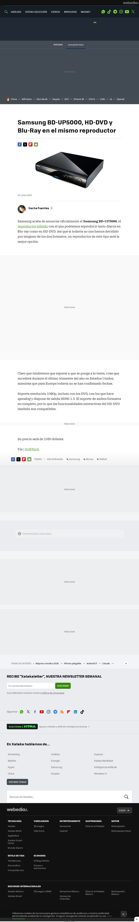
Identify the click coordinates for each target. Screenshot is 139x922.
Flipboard (30, 144)
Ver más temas (17, 781)
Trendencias (14, 860)
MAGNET (86, 11)
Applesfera (13, 835)
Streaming (14, 754)
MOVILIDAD (70, 11)
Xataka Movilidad (103, 760)
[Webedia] (131, 3)
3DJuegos (39, 826)
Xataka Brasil (15, 896)
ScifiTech (32, 449)
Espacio (98, 754)
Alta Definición (55, 459)
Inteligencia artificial (105, 767)
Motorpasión (118, 826)
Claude (106, 663)
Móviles (12, 760)
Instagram (121, 12)
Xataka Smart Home (15, 842)
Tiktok (109, 12)
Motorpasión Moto (121, 830)
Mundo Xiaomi (15, 847)
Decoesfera (14, 865)
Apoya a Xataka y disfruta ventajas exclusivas (63, 726)
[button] (40, 208)
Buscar (126, 797)
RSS (62, 711)
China (14, 99)
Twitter (133, 12)
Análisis (55, 754)
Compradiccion (16, 870)
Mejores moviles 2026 (47, 663)
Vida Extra (39, 830)
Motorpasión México (118, 893)
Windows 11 (100, 773)
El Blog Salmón (41, 860)
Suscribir (63, 685)
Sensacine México (69, 891)
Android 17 (92, 663)
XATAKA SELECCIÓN (36, 11)
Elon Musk (42, 99)
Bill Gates (27, 99)
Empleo (55, 773)
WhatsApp (103, 12)
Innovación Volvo (76, 44)
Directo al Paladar (94, 826)
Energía (55, 760)
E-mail (36, 144)
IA (111, 99)
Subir (122, 810)
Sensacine (65, 826)
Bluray (89, 459)
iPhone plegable (73, 663)
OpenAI (120, 99)
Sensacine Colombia (65, 897)
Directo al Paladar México (94, 893)
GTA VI (92, 99)
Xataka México (16, 891)
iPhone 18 (79, 99)
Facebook (20, 144)
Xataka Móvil (14, 830)
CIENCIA (55, 11)
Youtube (127, 12)
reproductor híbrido (33, 226)
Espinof (63, 830)
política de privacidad (53, 692)
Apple (11, 767)
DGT (67, 99)
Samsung (74, 459)
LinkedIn (75, 711)
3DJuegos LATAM (42, 891)
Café (102, 99)
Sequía (56, 99)
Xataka (11, 826)
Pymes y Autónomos (40, 867)
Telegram (115, 12)
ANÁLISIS (16, 11)
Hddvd (103, 459)
